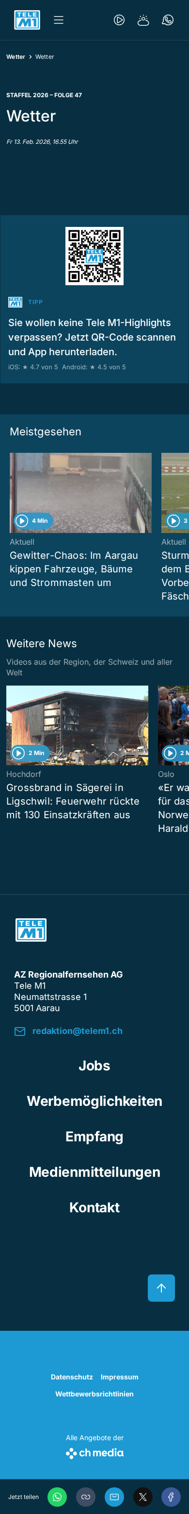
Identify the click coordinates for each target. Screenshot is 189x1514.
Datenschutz (72, 1377)
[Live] (119, 20)
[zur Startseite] (27, 20)
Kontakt (94, 1207)
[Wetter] (143, 20)
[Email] (114, 1497)
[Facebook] (171, 1497)
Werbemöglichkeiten (94, 1101)
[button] (85, 1497)
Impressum (120, 1377)
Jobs (94, 1065)
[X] (143, 1497)
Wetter (16, 56)
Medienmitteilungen (94, 1172)
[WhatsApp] (57, 1497)
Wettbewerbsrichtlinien (94, 1394)
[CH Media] (95, 1451)
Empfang (94, 1136)
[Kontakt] (168, 20)
